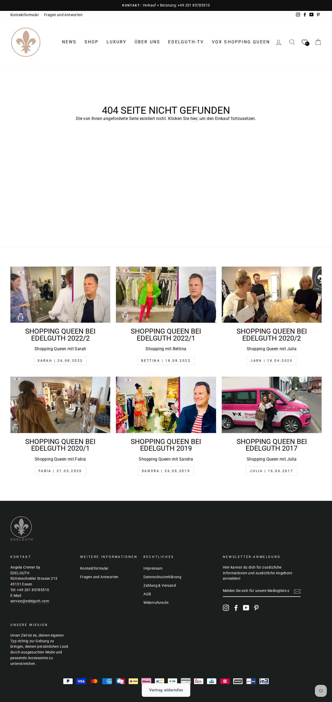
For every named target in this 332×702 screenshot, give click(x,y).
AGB (147, 594)
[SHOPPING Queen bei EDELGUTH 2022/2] (60, 295)
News (69, 41)
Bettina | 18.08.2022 (166, 360)
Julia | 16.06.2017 (271, 471)
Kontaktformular (24, 15)
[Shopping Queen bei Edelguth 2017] (272, 405)
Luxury (117, 41)
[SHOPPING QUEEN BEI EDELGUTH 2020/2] (272, 295)
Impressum (153, 568)
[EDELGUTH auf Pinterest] (256, 608)
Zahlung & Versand (159, 585)
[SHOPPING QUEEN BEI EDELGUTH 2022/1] (166, 295)
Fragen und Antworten (63, 15)
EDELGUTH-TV (186, 41)
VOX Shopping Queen (241, 41)
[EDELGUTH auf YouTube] (246, 608)
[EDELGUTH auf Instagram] (226, 608)
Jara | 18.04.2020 (272, 360)
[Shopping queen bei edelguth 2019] (166, 405)
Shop (92, 41)
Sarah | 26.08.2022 (60, 360)
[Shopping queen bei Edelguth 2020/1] (60, 405)
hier (194, 118)
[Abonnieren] (297, 591)
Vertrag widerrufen (166, 690)
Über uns (148, 41)
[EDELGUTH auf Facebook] (236, 608)
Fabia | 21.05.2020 (60, 471)
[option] (166, 5)
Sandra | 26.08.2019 (166, 471)
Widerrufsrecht (156, 602)
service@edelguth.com (29, 601)
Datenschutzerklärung (162, 577)
